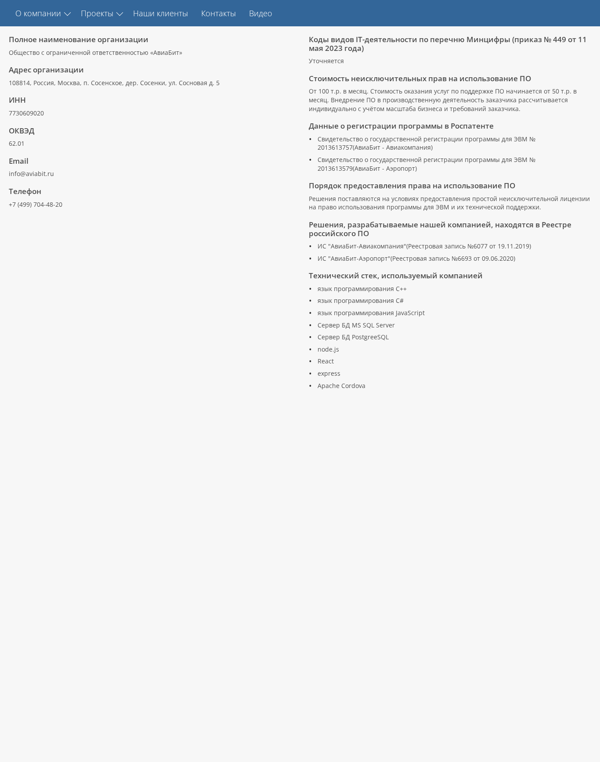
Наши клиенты (160, 13)
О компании (38, 13)
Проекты (97, 13)
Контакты (218, 13)
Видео (260, 13)
